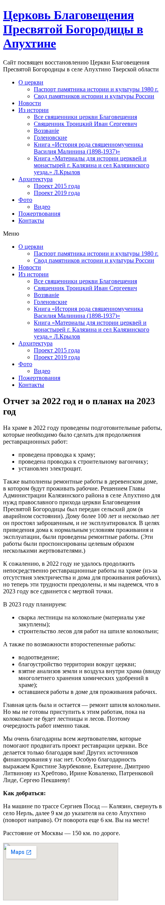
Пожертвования (39, 213)
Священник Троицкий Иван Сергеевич (85, 124)
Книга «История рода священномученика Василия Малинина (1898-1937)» (88, 148)
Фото (25, 200)
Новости (29, 103)
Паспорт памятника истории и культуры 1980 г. (96, 89)
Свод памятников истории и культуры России (94, 96)
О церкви (30, 82)
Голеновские (50, 137)
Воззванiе (46, 130)
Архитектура (35, 179)
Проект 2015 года (57, 186)
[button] (82, 233)
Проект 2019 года (57, 193)
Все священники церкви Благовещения (85, 117)
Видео (42, 206)
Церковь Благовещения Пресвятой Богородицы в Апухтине (73, 29)
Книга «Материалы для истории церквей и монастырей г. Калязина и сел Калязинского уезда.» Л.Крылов (91, 165)
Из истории (33, 110)
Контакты (31, 220)
